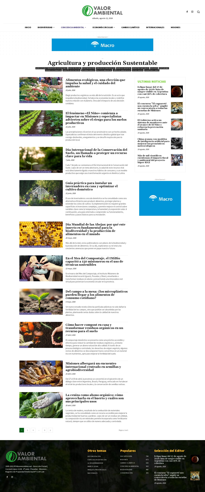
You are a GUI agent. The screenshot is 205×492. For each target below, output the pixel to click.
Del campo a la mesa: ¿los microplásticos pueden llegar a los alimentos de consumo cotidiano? (97, 295)
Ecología (154, 68)
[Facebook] (187, 12)
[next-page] (50, 430)
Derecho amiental (124, 68)
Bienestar (24, 347)
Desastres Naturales (140, 68)
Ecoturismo (163, 68)
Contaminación (89, 68)
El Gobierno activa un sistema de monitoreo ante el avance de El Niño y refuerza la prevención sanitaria (152, 125)
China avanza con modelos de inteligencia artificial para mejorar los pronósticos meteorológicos (153, 142)
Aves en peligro (75, 68)
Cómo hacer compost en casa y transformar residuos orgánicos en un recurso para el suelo (94, 328)
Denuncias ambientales (105, 68)
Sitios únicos (137, 70)
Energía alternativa (53, 70)
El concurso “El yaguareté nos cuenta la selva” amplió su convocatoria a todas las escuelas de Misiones (153, 107)
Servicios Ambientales (122, 70)
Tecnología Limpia (152, 70)
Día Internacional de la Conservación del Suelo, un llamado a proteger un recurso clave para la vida (96, 153)
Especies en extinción (71, 70)
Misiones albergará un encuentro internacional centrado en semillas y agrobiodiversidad (93, 367)
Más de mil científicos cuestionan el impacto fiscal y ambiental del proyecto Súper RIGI (153, 159)
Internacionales (88, 70)
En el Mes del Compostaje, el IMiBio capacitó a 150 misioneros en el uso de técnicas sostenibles (94, 262)
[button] (198, 11)
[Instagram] (192, 12)
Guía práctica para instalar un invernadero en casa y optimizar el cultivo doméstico (92, 186)
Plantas (23, 417)
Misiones (23, 280)
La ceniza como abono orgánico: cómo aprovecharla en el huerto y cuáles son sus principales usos (95, 398)
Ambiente (23, 205)
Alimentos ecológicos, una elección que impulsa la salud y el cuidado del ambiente (95, 83)
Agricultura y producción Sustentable (51, 68)
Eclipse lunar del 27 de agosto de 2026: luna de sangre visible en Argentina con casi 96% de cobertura (153, 90)
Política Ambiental (104, 70)
